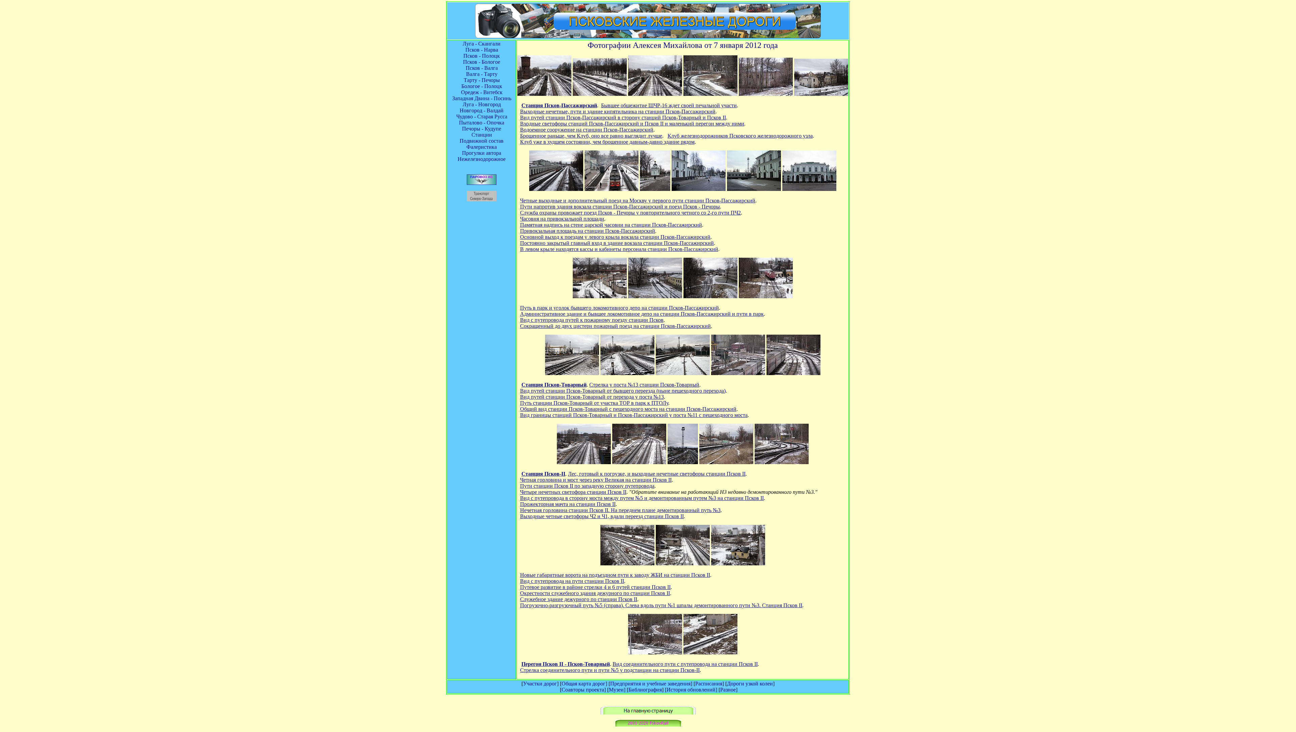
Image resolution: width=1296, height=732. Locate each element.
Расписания (708, 683)
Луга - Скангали (482, 44)
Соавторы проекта (583, 690)
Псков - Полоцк (481, 56)
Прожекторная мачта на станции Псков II (568, 504)
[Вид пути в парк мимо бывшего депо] (600, 296)
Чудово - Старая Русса (481, 116)
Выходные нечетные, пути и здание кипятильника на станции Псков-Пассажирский (618, 111)
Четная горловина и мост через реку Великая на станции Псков (594, 480)
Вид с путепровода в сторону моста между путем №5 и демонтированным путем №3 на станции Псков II (642, 498)
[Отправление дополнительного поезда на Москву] (612, 189)
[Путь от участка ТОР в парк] (683, 373)
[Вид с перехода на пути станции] (572, 373)
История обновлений (691, 690)
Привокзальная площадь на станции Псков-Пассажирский (587, 231)
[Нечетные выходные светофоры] (639, 462)
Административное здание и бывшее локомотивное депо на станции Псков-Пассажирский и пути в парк (642, 314)
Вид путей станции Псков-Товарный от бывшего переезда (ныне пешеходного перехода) (623, 391)
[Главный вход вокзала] (809, 189)
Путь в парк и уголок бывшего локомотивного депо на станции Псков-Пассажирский (619, 308)
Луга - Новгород (482, 104)
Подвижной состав (482, 141)
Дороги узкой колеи (750, 683)
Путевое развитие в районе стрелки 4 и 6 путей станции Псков (593, 587)
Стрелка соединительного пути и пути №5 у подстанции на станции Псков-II (610, 670)
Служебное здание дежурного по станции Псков (577, 599)
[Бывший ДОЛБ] (766, 94)
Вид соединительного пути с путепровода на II (685, 664)
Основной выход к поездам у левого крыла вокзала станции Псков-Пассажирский (615, 237)
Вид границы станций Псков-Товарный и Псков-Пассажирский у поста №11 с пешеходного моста (634, 415)
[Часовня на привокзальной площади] (655, 189)
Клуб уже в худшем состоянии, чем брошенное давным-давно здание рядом (607, 142)
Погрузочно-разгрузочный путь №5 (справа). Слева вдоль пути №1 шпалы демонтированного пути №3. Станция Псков (659, 605)
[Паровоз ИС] (481, 183)
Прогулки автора (481, 153)
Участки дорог (540, 683)
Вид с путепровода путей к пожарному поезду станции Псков (592, 320)
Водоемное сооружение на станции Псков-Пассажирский (586, 130)
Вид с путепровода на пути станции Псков (570, 581)
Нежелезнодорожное (482, 159)
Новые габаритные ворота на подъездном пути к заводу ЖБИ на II (615, 575)
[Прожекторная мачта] (683, 462)
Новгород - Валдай (482, 110)
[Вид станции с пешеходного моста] (738, 373)
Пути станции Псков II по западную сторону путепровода (587, 486)
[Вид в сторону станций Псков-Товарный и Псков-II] (655, 94)
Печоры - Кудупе (481, 129)
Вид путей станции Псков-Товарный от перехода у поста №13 (592, 397)
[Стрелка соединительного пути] (710, 652)
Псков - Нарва (481, 50)
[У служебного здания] (738, 563)
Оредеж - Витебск (482, 92)
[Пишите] (648, 725)
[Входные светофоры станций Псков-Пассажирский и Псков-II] (710, 94)
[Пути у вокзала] (556, 189)
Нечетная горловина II (620, 510)
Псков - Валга (482, 68)
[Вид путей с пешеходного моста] (544, 94)
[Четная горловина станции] (584, 462)
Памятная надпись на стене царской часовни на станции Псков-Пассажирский (611, 225)
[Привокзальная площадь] (699, 189)
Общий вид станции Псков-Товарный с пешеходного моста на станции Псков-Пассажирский (628, 409)
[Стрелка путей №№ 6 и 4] (683, 563)
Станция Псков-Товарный (554, 385)
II (657, 474)
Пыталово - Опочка (481, 122)
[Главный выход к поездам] (754, 189)
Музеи (616, 690)
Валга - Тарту (481, 74)
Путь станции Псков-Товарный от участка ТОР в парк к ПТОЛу (594, 403)
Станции (481, 135)
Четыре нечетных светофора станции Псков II (573, 492)
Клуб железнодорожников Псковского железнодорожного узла (740, 136)
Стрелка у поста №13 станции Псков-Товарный (644, 385)
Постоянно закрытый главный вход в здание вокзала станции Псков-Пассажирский (617, 243)
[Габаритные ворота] (627, 563)
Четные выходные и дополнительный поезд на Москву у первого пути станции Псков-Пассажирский (637, 200)
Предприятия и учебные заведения (650, 683)
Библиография (645, 690)
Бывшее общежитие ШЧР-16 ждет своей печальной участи (669, 105)
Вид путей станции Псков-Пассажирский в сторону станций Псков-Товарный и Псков (623, 117)
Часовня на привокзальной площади (562, 219)
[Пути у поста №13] (627, 373)
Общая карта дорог (583, 683)
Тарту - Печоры (482, 80)
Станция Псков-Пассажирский (559, 105)
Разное (728, 690)
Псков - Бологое (481, 62)
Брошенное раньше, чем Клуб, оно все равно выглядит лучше (591, 136)
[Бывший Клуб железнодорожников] (821, 94)
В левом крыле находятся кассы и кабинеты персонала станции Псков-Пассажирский (619, 249)
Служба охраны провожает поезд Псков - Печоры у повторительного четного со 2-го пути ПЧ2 (630, 213)
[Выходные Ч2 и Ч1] (782, 462)
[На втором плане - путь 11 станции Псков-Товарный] (655, 652)
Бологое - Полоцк (481, 86)
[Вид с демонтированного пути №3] (726, 462)
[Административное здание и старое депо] (655, 296)
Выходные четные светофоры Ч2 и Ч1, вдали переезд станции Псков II (602, 516)
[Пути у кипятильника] (600, 94)
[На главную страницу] (648, 712)
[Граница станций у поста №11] (793, 373)
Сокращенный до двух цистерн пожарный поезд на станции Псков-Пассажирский (615, 326)
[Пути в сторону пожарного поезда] (710, 296)
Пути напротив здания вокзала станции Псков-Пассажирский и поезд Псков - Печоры (620, 206)
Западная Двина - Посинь (481, 98)
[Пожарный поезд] (766, 296)
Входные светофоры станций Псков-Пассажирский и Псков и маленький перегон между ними (632, 123)
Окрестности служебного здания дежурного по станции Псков (593, 593)
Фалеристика (481, 147)
